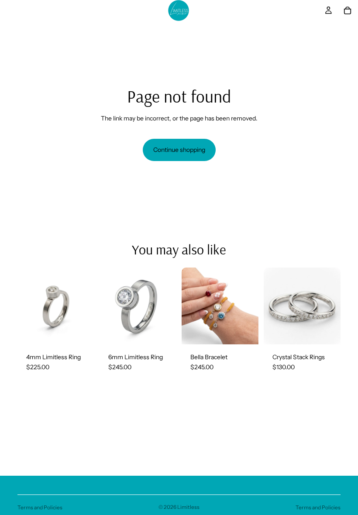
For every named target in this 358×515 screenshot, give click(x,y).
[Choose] (81, 331)
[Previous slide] (27, 306)
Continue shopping (179, 150)
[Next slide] (84, 306)
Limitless (188, 507)
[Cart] (347, 10)
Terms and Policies (39, 507)
